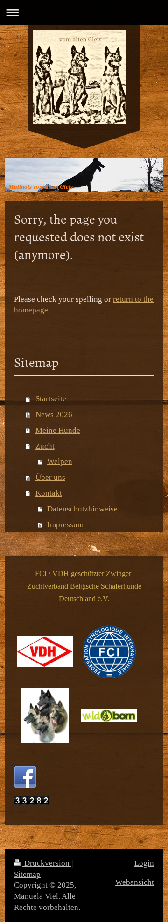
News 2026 (53, 414)
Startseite (50, 398)
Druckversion (46, 863)
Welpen (59, 461)
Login (144, 863)
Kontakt (48, 493)
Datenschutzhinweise (82, 508)
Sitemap (27, 874)
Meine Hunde (57, 430)
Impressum (65, 524)
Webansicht (134, 882)
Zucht (45, 446)
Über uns (50, 477)
